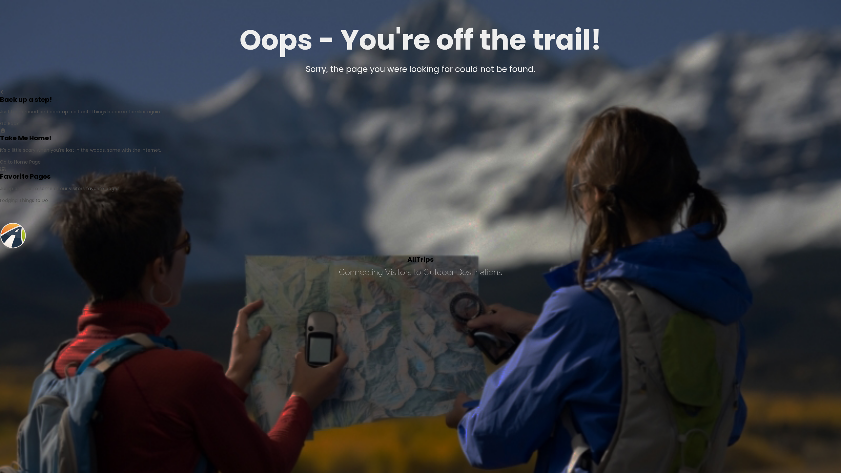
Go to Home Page (20, 162)
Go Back (9, 123)
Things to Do (33, 200)
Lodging (9, 200)
